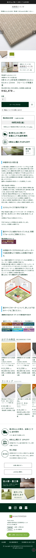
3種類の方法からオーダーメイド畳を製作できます (16, 315)
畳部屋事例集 (18, 327)
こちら (30, 127)
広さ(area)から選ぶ (23, 11)
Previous (2, 32)
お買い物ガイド (17, 465)
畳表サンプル (7, 321)
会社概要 (3, 542)
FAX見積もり (29, 321)
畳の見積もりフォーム (7, 239)
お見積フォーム (17, 321)
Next (34, 32)
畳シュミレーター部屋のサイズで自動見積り (14, 275)
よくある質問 (29, 327)
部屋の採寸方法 (7, 327)
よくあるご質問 (17, 472)
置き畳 (15, 11)
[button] (1, 354)
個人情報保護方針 (13, 542)
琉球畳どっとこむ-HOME (7, 11)
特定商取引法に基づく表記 (28, 542)
